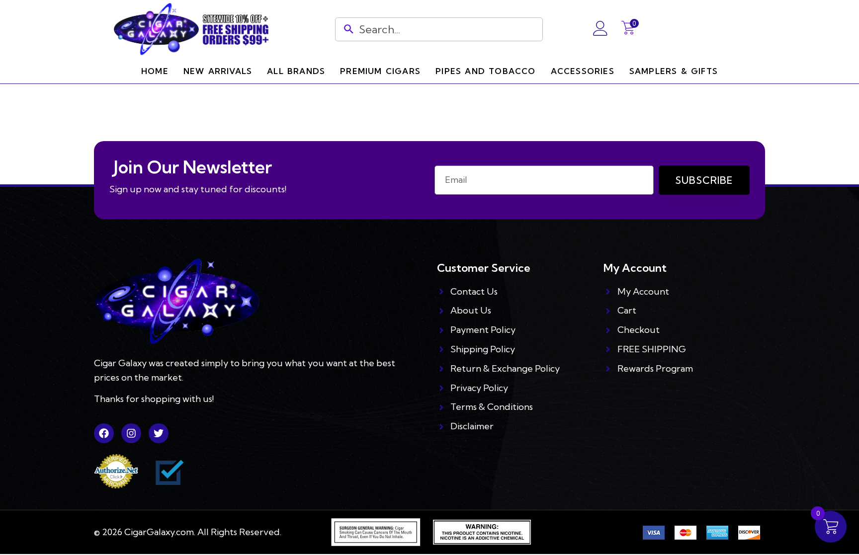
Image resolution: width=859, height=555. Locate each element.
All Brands (296, 71)
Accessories (582, 71)
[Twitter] (159, 433)
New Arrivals (217, 71)
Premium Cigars (380, 71)
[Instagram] (131, 433)
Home (155, 71)
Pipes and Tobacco (485, 71)
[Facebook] (104, 433)
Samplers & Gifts (673, 71)
